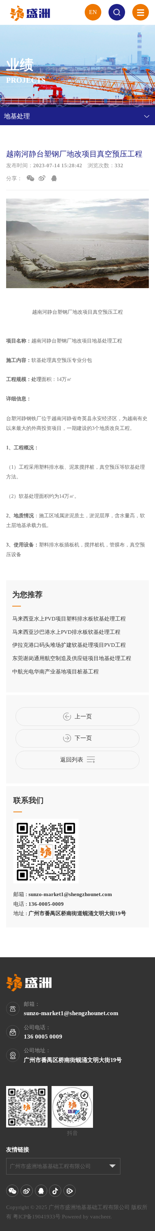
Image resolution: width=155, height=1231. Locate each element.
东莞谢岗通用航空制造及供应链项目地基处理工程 (71, 658)
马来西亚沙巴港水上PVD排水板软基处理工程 (66, 632)
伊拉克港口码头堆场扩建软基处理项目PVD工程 (69, 645)
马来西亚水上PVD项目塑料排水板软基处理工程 (69, 619)
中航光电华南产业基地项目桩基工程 (55, 671)
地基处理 (17, 116)
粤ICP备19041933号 (37, 1216)
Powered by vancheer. (87, 1216)
